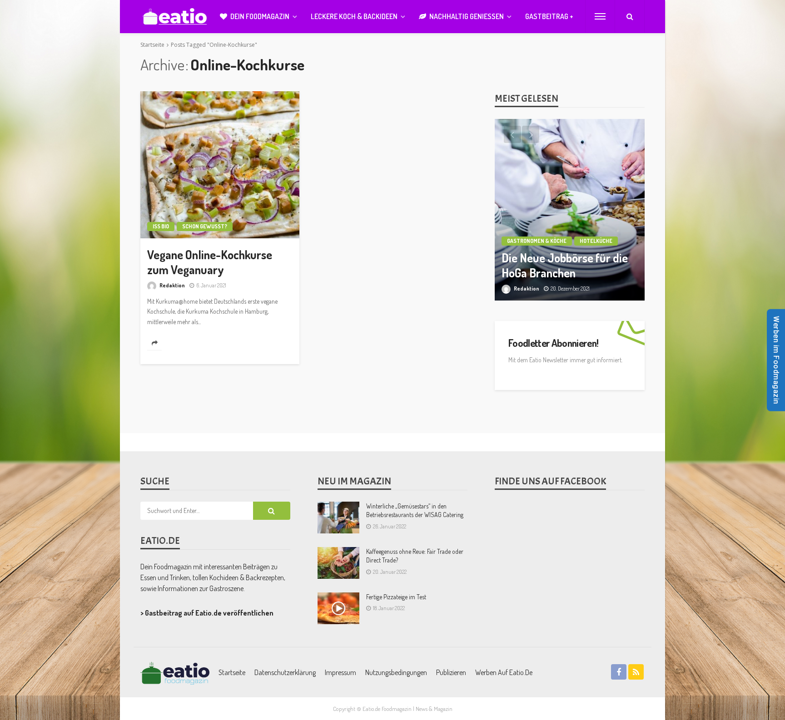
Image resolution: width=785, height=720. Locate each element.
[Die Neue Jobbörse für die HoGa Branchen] (570, 210)
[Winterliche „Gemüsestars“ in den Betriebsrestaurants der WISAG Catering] (338, 517)
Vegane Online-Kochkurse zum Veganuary (209, 262)
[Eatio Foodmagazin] (174, 16)
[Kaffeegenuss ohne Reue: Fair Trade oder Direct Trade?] (338, 563)
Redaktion (172, 285)
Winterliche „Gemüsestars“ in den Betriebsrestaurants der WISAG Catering (414, 510)
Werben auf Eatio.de (503, 672)
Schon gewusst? (204, 226)
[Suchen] (629, 16)
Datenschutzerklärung (285, 672)
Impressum (340, 672)
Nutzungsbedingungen (396, 672)
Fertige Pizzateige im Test (396, 597)
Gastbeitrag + (549, 16)
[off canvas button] (600, 16)
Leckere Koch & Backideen (354, 16)
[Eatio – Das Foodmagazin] (174, 672)
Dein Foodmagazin (259, 16)
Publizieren (451, 672)
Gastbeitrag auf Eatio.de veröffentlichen (209, 612)
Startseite (232, 672)
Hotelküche (596, 240)
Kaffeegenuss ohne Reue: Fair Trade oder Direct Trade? (414, 555)
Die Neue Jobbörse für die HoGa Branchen (565, 265)
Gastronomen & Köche (536, 240)
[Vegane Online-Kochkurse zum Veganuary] (219, 164)
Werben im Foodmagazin (776, 360)
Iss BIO (161, 226)
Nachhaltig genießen (466, 16)
